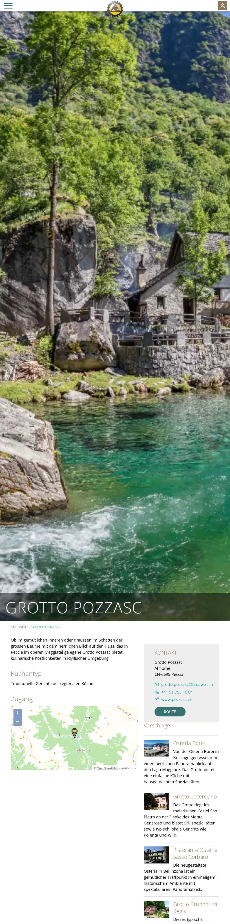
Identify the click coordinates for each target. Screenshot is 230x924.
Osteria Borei (189, 743)
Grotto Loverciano (195, 796)
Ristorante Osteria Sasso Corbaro (195, 853)
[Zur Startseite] (115, 9)
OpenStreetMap (107, 768)
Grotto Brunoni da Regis (195, 907)
